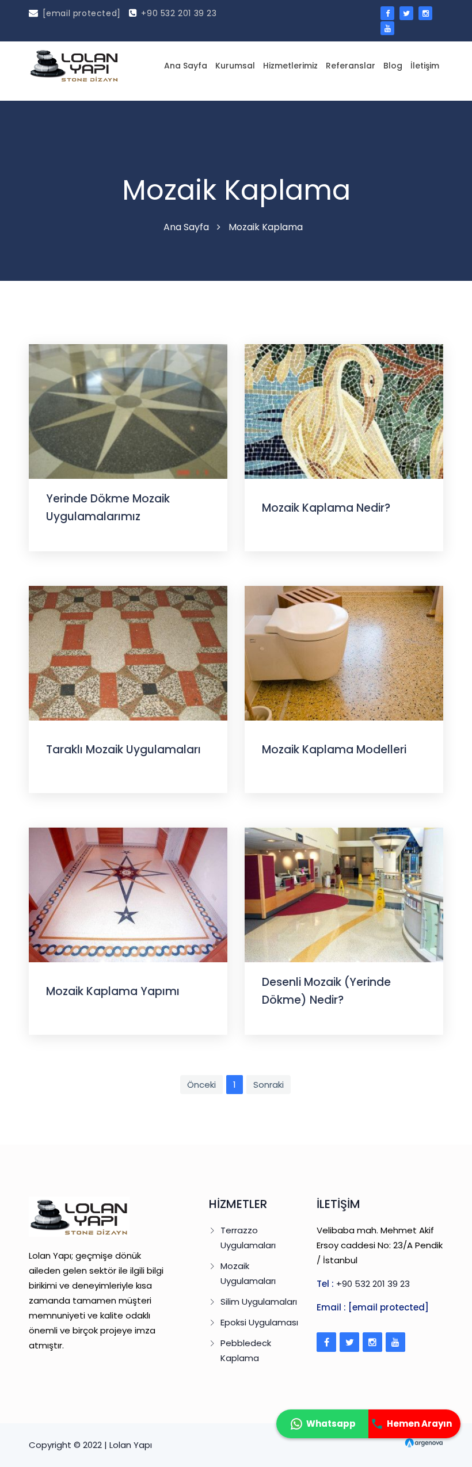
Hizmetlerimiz (290, 65)
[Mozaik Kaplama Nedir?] (344, 411)
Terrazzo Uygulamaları (248, 1237)
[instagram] (425, 13)
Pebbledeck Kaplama (245, 1350)
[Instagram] (372, 1342)
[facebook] (387, 13)
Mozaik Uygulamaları (248, 1273)
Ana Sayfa (185, 65)
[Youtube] (395, 1342)
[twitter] (406, 13)
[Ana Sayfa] (74, 65)
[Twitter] (349, 1342)
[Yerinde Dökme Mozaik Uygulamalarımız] (128, 411)
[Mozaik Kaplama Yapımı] (128, 894)
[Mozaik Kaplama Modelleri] (344, 652)
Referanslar (350, 65)
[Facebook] (326, 1342)
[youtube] (387, 28)
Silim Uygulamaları (258, 1301)
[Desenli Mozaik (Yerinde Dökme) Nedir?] (344, 894)
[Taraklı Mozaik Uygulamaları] (128, 652)
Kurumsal (235, 65)
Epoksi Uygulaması (259, 1322)
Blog (392, 65)
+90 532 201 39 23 (178, 13)
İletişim (424, 65)
